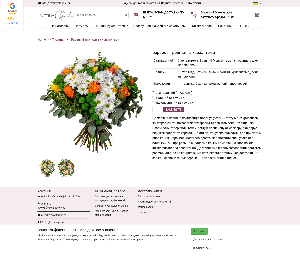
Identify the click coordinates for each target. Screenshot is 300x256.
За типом (82, 26)
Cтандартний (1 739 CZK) (173, 93)
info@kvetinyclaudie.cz (55, 3)
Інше (244, 26)
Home (42, 39)
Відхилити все (201, 247)
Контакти (194, 3)
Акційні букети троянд (112, 26)
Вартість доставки (173, 3)
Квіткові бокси (202, 26)
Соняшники (226, 26)
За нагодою (60, 26)
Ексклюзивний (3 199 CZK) (175, 103)
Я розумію (199, 231)
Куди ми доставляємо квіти (140, 3)
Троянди (58, 39)
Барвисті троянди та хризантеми (95, 39)
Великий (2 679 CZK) (170, 98)
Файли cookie (145, 206)
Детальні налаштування (207, 239)
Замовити (173, 109)
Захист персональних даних (111, 205)
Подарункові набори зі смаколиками (160, 26)
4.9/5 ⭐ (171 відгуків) (51, 222)
